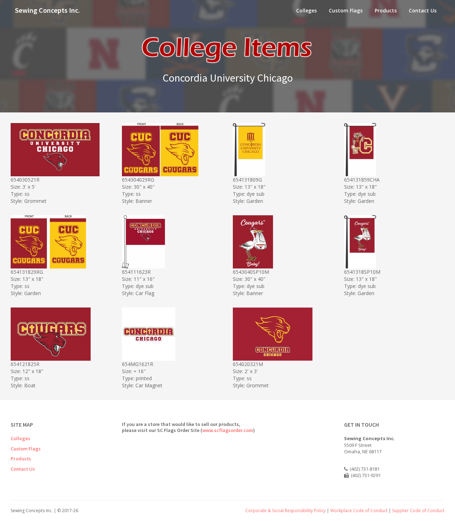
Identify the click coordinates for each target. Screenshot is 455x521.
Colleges (306, 10)
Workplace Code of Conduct (358, 511)
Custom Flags (346, 10)
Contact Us (423, 10)
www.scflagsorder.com (227, 430)
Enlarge (63, 170)
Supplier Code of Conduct (418, 511)
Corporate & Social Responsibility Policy (285, 511)
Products (386, 10)
